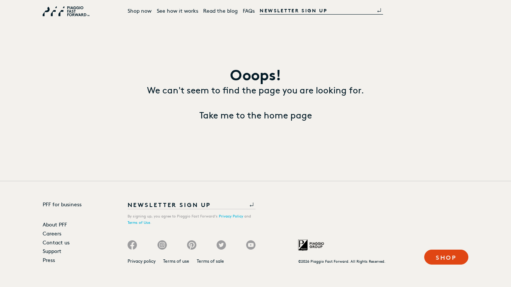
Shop (446, 257)
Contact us (56, 242)
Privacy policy (142, 261)
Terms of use (176, 261)
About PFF (55, 224)
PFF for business (62, 204)
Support (52, 250)
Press (49, 259)
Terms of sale (210, 261)
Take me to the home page (255, 114)
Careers (52, 233)
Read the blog (220, 10)
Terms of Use (139, 222)
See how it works (177, 10)
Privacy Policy (231, 216)
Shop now (140, 10)
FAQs (249, 10)
